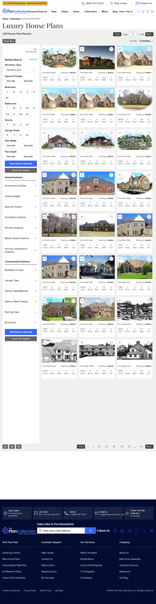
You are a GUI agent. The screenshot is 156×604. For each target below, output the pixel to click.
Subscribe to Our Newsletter (55, 524)
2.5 (27, 108)
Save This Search (21, 170)
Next (148, 34)
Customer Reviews (128, 565)
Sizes (76, 11)
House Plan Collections (14, 577)
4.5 (20, 114)
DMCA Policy (45, 590)
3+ (27, 124)
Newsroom (124, 571)
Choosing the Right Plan (14, 565)
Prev (117, 34)
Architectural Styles (12, 571)
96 (18, 446)
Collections (90, 11)
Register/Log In (49, 571)
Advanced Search (37, 11)
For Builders (86, 577)
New (54, 11)
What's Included (88, 552)
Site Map (59, 590)
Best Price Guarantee (130, 559)
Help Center (47, 552)
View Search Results (21, 163)
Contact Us (46, 559)
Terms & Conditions (11, 590)
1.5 (14, 108)
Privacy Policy (30, 590)
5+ (27, 114)
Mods (105, 11)
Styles (64, 11)
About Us (124, 552)
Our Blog (123, 577)
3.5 (7, 114)
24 (5, 446)
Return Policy (48, 565)
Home (5, 19)
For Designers (87, 571)
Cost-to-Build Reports (91, 565)
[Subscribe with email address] (90, 531)
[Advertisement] (21, 390)
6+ (7, 98)
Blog (115, 11)
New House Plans (11, 559)
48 (12, 446)
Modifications (87, 559)
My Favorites (47, 577)
